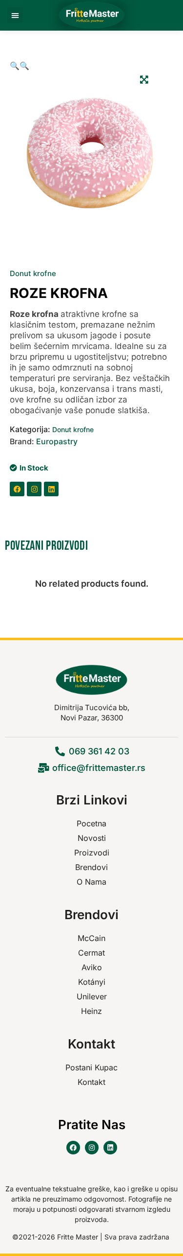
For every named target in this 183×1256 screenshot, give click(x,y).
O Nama (91, 882)
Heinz (91, 1011)
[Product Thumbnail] (143, 79)
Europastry (57, 441)
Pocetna (91, 823)
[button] (15, 15)
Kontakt (91, 1082)
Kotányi (91, 982)
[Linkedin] (51, 489)
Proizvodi (91, 852)
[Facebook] (17, 489)
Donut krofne (33, 273)
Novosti (92, 838)
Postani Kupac (91, 1067)
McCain (91, 938)
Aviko (91, 967)
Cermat (91, 953)
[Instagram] (34, 489)
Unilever (92, 996)
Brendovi (91, 867)
